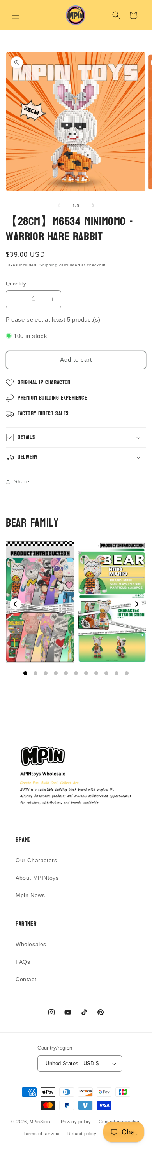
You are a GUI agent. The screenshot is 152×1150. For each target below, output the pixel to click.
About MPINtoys (37, 878)
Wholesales (31, 944)
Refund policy (82, 1133)
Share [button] (22, 481)
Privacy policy (76, 1121)
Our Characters (36, 860)
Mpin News (30, 895)
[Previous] (15, 604)
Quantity (16, 284)
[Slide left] (58, 205)
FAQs (23, 962)
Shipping (48, 265)
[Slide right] (93, 205)
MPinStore (40, 1121)
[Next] (136, 604)
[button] (15, 15)
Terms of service (41, 1133)
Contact (26, 979)
